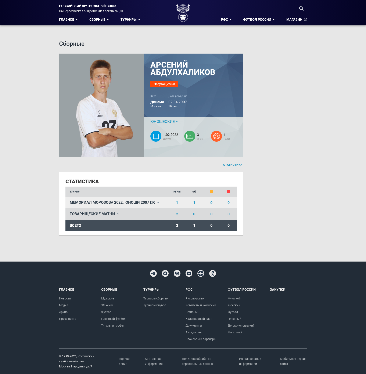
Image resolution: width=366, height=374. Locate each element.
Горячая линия (124, 361)
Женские (107, 305)
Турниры (129, 20)
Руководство (195, 298)
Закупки (277, 290)
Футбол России (257, 20)
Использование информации (250, 361)
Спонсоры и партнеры (201, 339)
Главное (66, 20)
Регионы (192, 312)
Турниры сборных (155, 298)
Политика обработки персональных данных (198, 361)
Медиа (63, 305)
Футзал (106, 312)
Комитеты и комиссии (201, 305)
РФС (224, 20)
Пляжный (234, 318)
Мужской (234, 298)
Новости (65, 298)
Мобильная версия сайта (293, 361)
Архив (63, 312)
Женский (234, 305)
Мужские (107, 298)
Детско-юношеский (241, 325)
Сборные (97, 20)
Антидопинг (194, 332)
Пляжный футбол (113, 318)
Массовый (235, 332)
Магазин (294, 20)
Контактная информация (154, 361)
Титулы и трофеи (113, 325)
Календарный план (199, 318)
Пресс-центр (67, 318)
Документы (194, 325)
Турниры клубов (154, 305)
